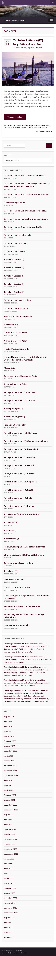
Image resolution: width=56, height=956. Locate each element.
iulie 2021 (8, 922)
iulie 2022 (8, 864)
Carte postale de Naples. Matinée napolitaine (26, 219)
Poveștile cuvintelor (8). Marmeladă (21, 449)
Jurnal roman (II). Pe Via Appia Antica (21, 514)
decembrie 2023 (10, 805)
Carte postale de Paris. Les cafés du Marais (25, 175)
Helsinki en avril (11, 324)
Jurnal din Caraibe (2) (14, 292)
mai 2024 (7, 785)
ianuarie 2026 (9, 746)
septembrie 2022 (11, 854)
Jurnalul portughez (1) (14, 416)
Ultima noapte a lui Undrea (17, 587)
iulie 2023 (8, 819)
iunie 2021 (8, 927)
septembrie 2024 (11, 775)
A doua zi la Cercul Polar (15, 384)
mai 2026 (7, 731)
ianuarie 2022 (9, 893)
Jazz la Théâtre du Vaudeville (18, 316)
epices (21, 125)
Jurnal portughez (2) (13, 408)
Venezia (37, 127)
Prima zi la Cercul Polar (15, 424)
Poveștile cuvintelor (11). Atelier (19, 400)
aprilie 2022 (8, 878)
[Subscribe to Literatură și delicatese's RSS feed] (3, 2)
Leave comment (45, 131)
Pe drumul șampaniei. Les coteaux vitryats (24, 546)
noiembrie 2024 (10, 766)
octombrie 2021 (10, 908)
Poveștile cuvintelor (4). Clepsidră (20, 481)
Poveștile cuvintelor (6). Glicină (19, 465)
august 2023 (9, 815)
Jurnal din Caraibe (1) (14, 259)
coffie (15, 125)
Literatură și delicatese (14, 20)
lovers (17, 127)
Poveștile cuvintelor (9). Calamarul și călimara (26, 441)
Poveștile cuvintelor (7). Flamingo (20, 457)
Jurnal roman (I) (11, 538)
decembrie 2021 (10, 898)
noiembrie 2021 (10, 903)
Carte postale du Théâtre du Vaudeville (23, 227)
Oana (17, 48)
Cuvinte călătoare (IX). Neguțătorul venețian (28, 42)
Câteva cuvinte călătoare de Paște (20, 376)
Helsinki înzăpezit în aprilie (16, 349)
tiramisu (30, 127)
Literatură (38, 48)
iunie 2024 (8, 780)
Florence (38, 125)
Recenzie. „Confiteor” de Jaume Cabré (22, 606)
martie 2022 (9, 883)
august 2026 (9, 716)
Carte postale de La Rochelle (18, 235)
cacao (9, 125)
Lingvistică (31, 48)
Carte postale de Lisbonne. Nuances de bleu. (25, 210)
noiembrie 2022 (10, 844)
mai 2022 (7, 873)
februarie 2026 (10, 741)
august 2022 (9, 859)
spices (23, 127)
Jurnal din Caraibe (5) (14, 275)
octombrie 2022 (10, 849)
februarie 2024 (10, 795)
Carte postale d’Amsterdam (17, 300)
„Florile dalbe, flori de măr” (17, 625)
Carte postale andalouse (16, 308)
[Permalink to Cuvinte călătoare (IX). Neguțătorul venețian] (28, 69)
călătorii (23, 48)
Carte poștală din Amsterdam (18, 563)
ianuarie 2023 (9, 834)
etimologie (28, 125)
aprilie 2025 (8, 756)
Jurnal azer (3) (10, 522)
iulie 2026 (8, 721)
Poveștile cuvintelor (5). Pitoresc (19, 473)
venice (44, 127)
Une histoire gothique (14, 202)
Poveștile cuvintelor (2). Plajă (18, 498)
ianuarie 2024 (9, 800)
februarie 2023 (10, 829)
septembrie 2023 (11, 810)
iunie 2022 (8, 868)
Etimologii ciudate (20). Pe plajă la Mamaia (24, 555)
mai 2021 (7, 932)
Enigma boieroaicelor (14, 579)
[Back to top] (50, 950)
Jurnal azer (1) (10, 530)
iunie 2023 (8, 824)
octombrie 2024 (10, 770)
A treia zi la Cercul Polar (15, 340)
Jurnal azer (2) (10, 571)
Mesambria (9, 368)
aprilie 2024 (8, 790)
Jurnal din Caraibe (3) (14, 284)
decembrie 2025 (10, 751)
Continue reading (14, 117)
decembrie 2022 (10, 839)
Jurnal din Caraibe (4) (14, 267)
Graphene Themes (20, 953)
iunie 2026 (8, 726)
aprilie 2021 (8, 937)
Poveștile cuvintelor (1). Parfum (19, 506)
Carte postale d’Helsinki (15, 251)
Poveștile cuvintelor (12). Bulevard (20, 392)
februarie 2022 (10, 888)
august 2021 (9, 918)
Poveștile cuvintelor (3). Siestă (18, 490)
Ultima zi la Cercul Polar (15, 332)
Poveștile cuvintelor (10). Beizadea (20, 433)
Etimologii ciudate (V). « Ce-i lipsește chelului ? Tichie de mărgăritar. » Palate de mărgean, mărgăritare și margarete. (26, 649)
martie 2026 (9, 736)
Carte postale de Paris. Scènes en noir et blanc (26, 194)
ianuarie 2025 (9, 761)
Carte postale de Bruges (15, 243)
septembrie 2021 (11, 913)
